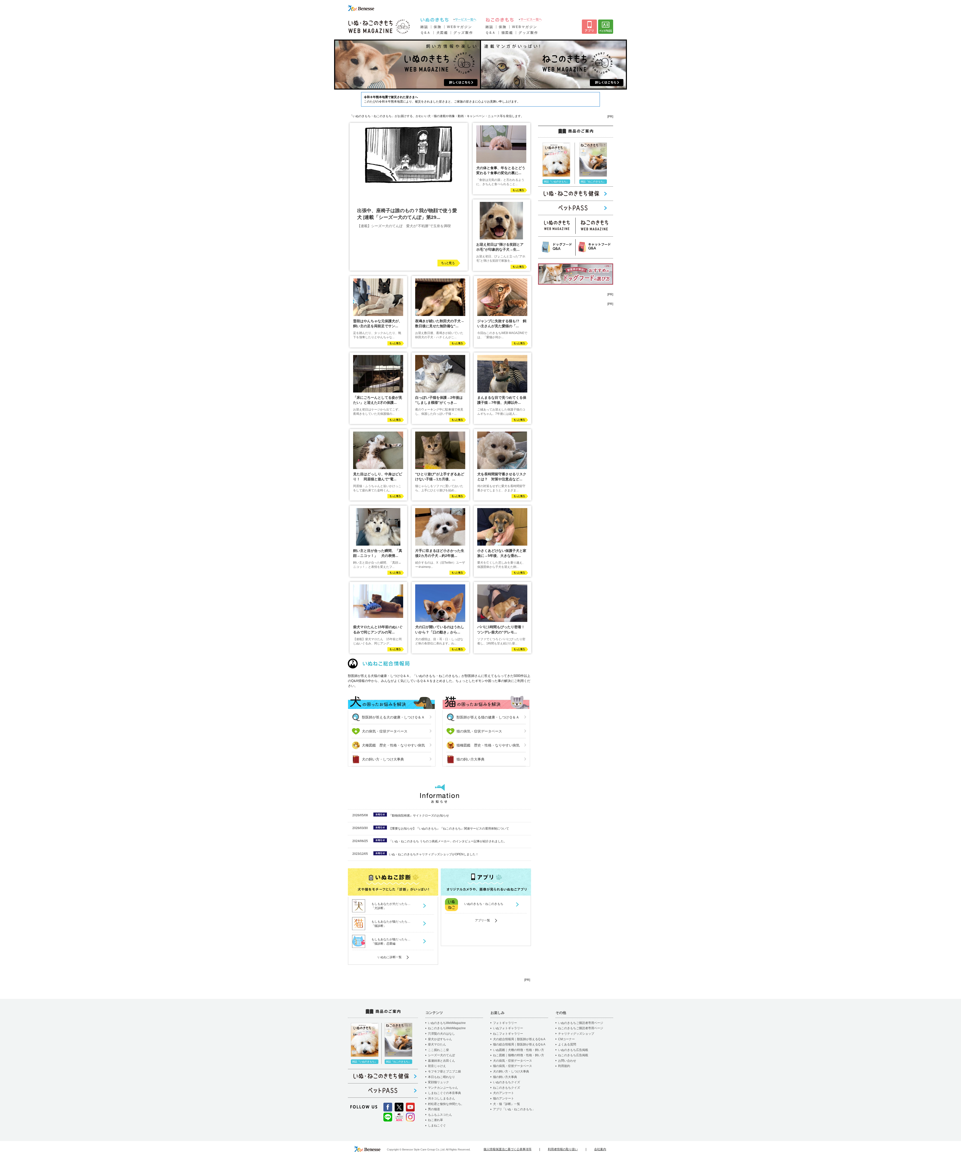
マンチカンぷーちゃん (443, 1087)
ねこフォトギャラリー (508, 1033)
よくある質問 (567, 1044)
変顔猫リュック (438, 1082)
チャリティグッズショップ (576, 1033)
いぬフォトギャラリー (508, 1028)
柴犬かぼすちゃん (440, 1039)
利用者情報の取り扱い (563, 1149)
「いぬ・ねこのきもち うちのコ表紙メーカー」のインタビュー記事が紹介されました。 (448, 841)
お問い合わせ (567, 1060)
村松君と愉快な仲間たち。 (446, 1104)
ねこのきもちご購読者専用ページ (580, 1028)
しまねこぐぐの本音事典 (444, 1093)
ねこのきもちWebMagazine (447, 1028)
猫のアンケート (503, 1098)
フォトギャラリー (505, 1023)
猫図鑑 (507, 33)
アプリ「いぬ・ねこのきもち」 (514, 1109)
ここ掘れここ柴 (438, 1050)
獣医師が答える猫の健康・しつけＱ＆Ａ (487, 717)
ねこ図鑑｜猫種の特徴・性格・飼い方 (518, 1055)
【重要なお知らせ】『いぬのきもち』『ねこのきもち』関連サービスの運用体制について (449, 828)
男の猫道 (434, 1109)
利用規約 (564, 1066)
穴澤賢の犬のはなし (441, 1033)
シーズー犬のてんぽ (441, 1055)
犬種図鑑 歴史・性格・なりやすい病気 (393, 745)
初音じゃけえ (437, 1066)
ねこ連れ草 (435, 1120)
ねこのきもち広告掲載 (573, 1055)
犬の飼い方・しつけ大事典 (383, 759)
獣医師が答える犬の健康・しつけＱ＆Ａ (393, 717)
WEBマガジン (459, 27)
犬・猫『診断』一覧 (506, 1104)
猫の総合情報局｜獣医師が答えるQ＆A (519, 1044)
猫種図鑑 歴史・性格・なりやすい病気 (488, 745)
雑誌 (424, 27)
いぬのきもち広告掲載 (573, 1050)
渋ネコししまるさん (441, 1098)
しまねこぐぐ (437, 1125)
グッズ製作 (463, 33)
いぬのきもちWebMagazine (447, 1023)
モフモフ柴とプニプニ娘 (444, 1071)
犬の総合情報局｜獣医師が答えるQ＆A (519, 1039)
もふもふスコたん (440, 1114)
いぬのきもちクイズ (506, 1082)
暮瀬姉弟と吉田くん (441, 1060)
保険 (437, 27)
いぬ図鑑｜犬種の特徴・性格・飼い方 (518, 1050)
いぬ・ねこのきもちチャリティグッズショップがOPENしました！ (433, 854)
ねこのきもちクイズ (506, 1087)
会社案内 (600, 1149)
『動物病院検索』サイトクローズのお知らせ (419, 815)
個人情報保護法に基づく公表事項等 (508, 1149)
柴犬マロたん (437, 1044)
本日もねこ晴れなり (441, 1077)
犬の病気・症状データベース (384, 731)
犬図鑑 (442, 33)
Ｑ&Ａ (425, 33)
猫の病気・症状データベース (479, 731)
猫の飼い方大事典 (470, 759)
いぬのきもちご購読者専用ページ (580, 1023)
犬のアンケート (503, 1093)
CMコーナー (566, 1039)
